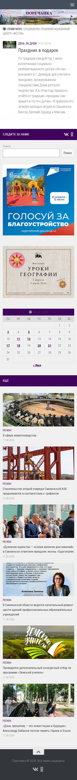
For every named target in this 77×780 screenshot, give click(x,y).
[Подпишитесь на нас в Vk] (66, 134)
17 (8, 345)
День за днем (27, 43)
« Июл (37, 365)
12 (28, 339)
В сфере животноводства (19, 435)
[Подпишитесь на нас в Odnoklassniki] (72, 134)
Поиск (7, 146)
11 (18, 339)
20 (39, 345)
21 (49, 345)
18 (18, 345)
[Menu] (72, 4)
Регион (7, 430)
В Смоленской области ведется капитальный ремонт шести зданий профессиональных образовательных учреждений (38, 609)
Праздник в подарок (38, 50)
